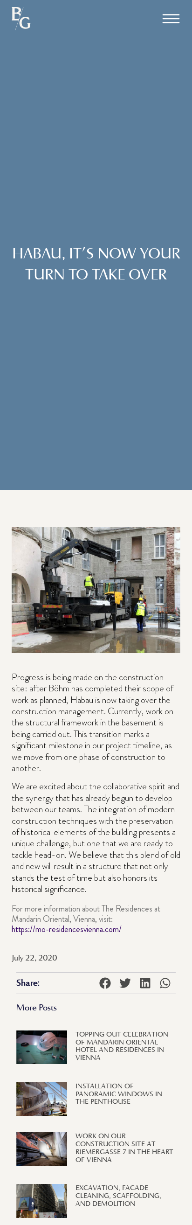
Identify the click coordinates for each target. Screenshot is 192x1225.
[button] (171, 18)
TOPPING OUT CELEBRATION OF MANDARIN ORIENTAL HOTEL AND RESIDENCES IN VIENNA (121, 1045)
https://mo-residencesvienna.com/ (67, 929)
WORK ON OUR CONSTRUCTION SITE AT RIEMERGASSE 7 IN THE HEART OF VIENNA (124, 1147)
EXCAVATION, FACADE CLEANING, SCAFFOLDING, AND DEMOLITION (118, 1195)
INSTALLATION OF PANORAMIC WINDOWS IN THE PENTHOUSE (118, 1094)
